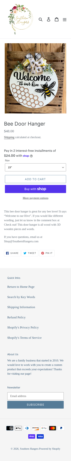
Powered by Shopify (49, 448)
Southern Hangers (29, 448)
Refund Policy (16, 317)
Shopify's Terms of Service (24, 337)
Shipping (9, 137)
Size (7, 160)
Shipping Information (21, 307)
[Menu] (65, 19)
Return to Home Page (21, 287)
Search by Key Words (21, 297)
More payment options (35, 197)
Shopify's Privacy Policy (23, 327)
